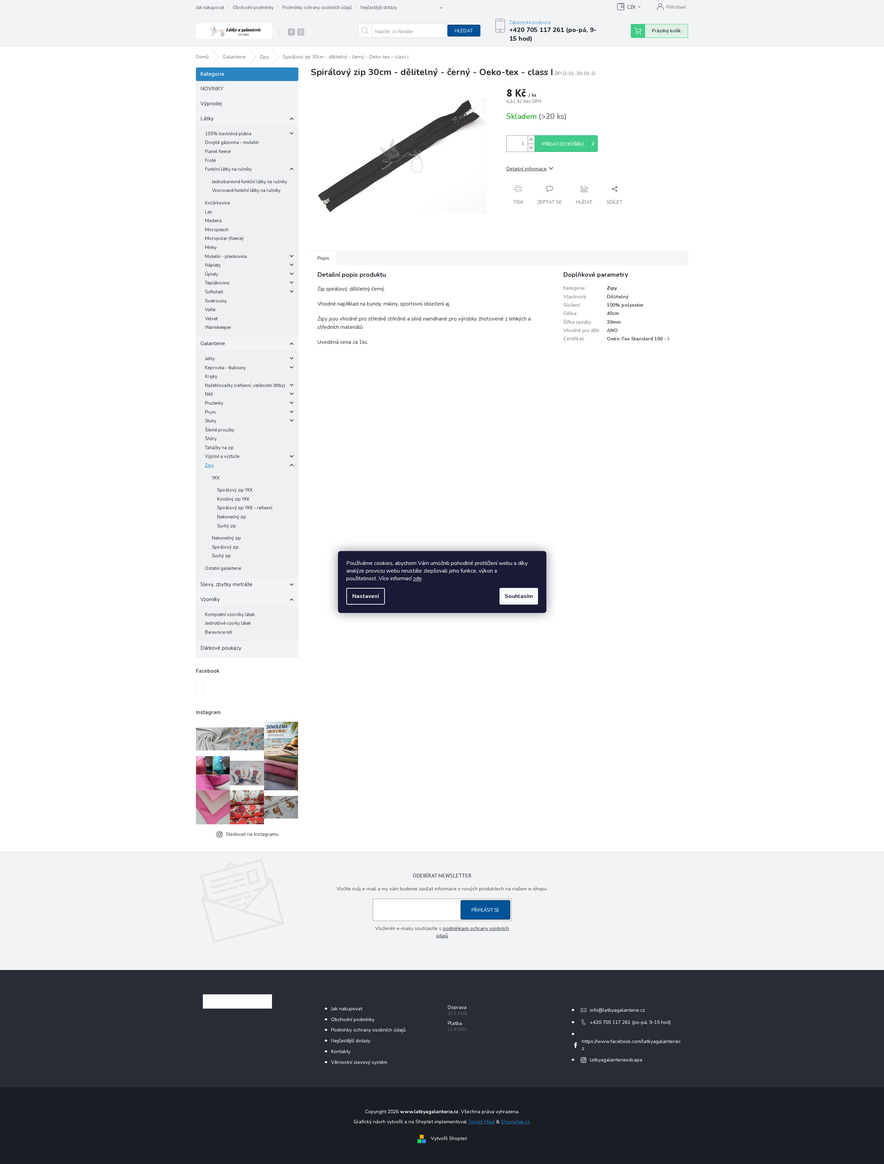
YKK (216, 478)
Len (208, 212)
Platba (455, 1023)
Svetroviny (216, 301)
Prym (210, 412)
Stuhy (210, 421)
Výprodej (211, 103)
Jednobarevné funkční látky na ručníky (249, 182)
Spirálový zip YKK (235, 490)
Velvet (211, 319)
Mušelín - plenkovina (226, 256)
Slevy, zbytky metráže (226, 584)
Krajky (211, 376)
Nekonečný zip (231, 517)
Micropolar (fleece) (224, 238)
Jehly (210, 359)
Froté (210, 160)
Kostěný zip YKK (233, 499)
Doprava (457, 1007)
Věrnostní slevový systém (359, 1062)
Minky (211, 247)
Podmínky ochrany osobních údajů (317, 8)
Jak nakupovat (210, 8)
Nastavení (365, 596)
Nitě (209, 394)
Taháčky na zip (219, 448)
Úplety (211, 274)
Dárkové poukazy (220, 648)
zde (417, 578)
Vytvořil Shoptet (449, 1138)
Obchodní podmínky (253, 8)
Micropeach (217, 230)
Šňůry (211, 439)
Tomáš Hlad (481, 1121)
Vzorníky (210, 599)
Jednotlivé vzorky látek (228, 623)
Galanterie (212, 343)
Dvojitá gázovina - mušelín (232, 142)
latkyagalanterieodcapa (616, 1060)
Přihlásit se (485, 910)
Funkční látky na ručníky (228, 169)
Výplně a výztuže (222, 456)
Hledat (464, 30)
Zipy (209, 465)
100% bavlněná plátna (228, 134)
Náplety (213, 265)
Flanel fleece (218, 151)
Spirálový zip (225, 547)
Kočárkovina (217, 203)
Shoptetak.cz (515, 1121)
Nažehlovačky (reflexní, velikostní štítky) (245, 385)
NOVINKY (211, 88)
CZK (631, 7)
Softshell (214, 292)
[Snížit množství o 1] (531, 148)
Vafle (210, 310)
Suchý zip (226, 526)
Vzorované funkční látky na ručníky (246, 190)
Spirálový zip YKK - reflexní (244, 508)
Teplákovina (217, 283)
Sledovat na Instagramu (252, 834)
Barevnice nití (218, 632)
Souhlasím (519, 596)
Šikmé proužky (219, 430)
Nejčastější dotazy (379, 8)
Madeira (213, 221)
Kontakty (340, 1051)
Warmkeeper (218, 327)
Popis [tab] (323, 258)
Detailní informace (526, 168)
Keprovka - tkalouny (225, 368)
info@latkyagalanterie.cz (617, 1010)
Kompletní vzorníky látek (230, 615)
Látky (207, 118)
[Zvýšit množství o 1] (531, 140)
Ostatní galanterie (223, 568)
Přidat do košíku (563, 144)
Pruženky (214, 403)
